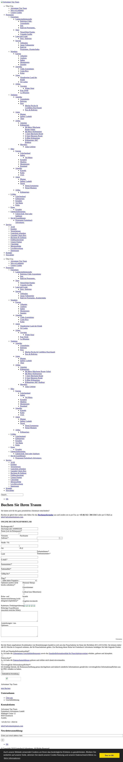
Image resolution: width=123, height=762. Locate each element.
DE (7, 499)
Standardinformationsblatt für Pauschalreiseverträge (68, 653)
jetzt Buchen (5, 688)
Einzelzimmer (28, 587)
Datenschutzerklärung (21, 660)
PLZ (21, 548)
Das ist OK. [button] (109, 755)
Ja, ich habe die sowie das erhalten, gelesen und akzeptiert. (57, 653)
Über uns (9, 698)
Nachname (24, 536)
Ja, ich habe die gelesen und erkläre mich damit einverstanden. (33, 660)
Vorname (4, 536)
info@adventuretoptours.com (12, 517)
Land (3, 554)
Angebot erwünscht (30, 601)
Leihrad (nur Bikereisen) (32, 592)
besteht (25, 596)
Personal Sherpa (29, 583)
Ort (2, 548)
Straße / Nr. (5, 543)
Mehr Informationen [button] (12, 758)
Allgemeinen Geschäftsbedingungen (26, 653)
